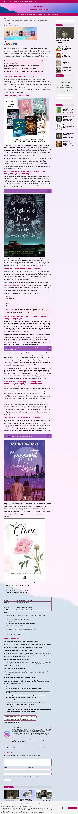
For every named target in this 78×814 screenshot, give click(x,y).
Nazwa (5, 767)
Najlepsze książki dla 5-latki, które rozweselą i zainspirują (20, 704)
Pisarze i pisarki (24, 14)
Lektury (35, 14)
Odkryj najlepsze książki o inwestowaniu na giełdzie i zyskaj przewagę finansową (26, 699)
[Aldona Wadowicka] (7, 734)
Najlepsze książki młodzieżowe (28, 716)
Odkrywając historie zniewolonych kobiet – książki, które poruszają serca (24, 688)
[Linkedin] (14, 44)
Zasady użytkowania (23, 1)
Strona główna (7, 1)
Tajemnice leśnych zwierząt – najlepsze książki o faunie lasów (21, 697)
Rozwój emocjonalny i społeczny (12, 719)
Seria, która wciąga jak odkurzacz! (11, 63)
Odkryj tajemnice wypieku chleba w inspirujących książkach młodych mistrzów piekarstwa (28, 709)
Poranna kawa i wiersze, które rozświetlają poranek (65, 41)
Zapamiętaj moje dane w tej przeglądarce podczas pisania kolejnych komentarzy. (22, 776)
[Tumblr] (16, 44)
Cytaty (30, 14)
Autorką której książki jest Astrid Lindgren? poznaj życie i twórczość (68, 110)
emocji (32, 155)
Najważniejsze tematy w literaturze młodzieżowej (15, 73)
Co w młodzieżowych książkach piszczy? (13, 62)
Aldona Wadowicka (9, 25)
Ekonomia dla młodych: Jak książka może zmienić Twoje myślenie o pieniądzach (25, 702)
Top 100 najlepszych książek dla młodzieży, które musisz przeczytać (26, 801)
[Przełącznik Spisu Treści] (41, 60)
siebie (12, 404)
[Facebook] (5, 44)
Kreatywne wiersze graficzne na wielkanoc (67, 62)
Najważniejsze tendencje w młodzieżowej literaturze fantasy (17, 69)
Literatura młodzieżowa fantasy (12, 716)
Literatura (40, 14)
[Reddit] (12, 44)
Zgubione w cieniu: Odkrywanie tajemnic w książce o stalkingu (21, 711)
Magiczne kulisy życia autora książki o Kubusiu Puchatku (68, 127)
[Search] (73, 14)
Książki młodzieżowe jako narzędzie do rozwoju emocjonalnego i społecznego (21, 65)
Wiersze (48, 14)
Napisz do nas (32, 1)
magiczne (38, 375)
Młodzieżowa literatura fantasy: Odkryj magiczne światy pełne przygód (20, 68)
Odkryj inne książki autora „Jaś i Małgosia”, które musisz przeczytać (68, 135)
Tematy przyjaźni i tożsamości (11, 722)
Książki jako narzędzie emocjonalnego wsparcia (14, 66)
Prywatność (14, 1)
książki (44, 337)
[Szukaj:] (63, 21)
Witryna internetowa (8, 772)
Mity (44, 14)
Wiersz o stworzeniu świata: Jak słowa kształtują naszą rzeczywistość (67, 69)
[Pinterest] (7, 44)
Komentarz (6, 758)
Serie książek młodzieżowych (29, 719)
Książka (18, 14)
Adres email (31, 767)
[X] (9, 44)
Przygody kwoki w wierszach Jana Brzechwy (67, 48)
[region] (39, 807)
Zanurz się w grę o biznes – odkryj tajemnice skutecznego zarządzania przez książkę (27, 695)
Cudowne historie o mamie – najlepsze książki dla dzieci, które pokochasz (24, 706)
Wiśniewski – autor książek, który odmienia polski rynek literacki (68, 118)
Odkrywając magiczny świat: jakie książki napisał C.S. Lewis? (68, 143)
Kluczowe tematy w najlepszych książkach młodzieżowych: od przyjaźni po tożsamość (23, 71)
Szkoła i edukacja (54, 14)
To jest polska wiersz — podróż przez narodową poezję (68, 55)
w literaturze (36, 582)
